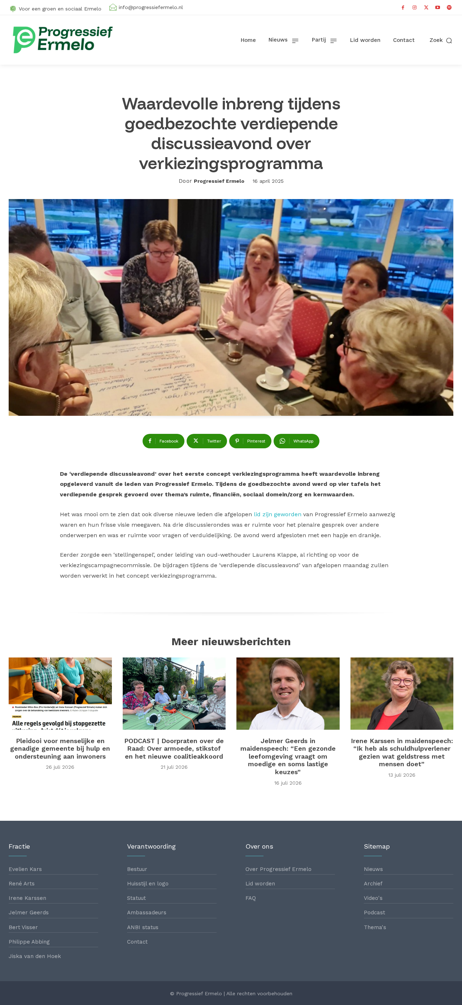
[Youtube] (438, 8)
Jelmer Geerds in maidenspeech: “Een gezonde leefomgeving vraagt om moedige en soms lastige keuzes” (288, 756)
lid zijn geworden (276, 514)
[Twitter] (426, 8)
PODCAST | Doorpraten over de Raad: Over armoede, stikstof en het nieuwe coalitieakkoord (174, 748)
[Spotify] (449, 8)
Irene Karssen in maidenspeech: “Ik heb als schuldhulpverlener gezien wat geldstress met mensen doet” (402, 752)
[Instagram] (415, 8)
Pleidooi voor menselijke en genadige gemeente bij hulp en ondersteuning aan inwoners (60, 748)
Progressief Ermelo (219, 181)
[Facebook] (403, 8)
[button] (441, 40)
